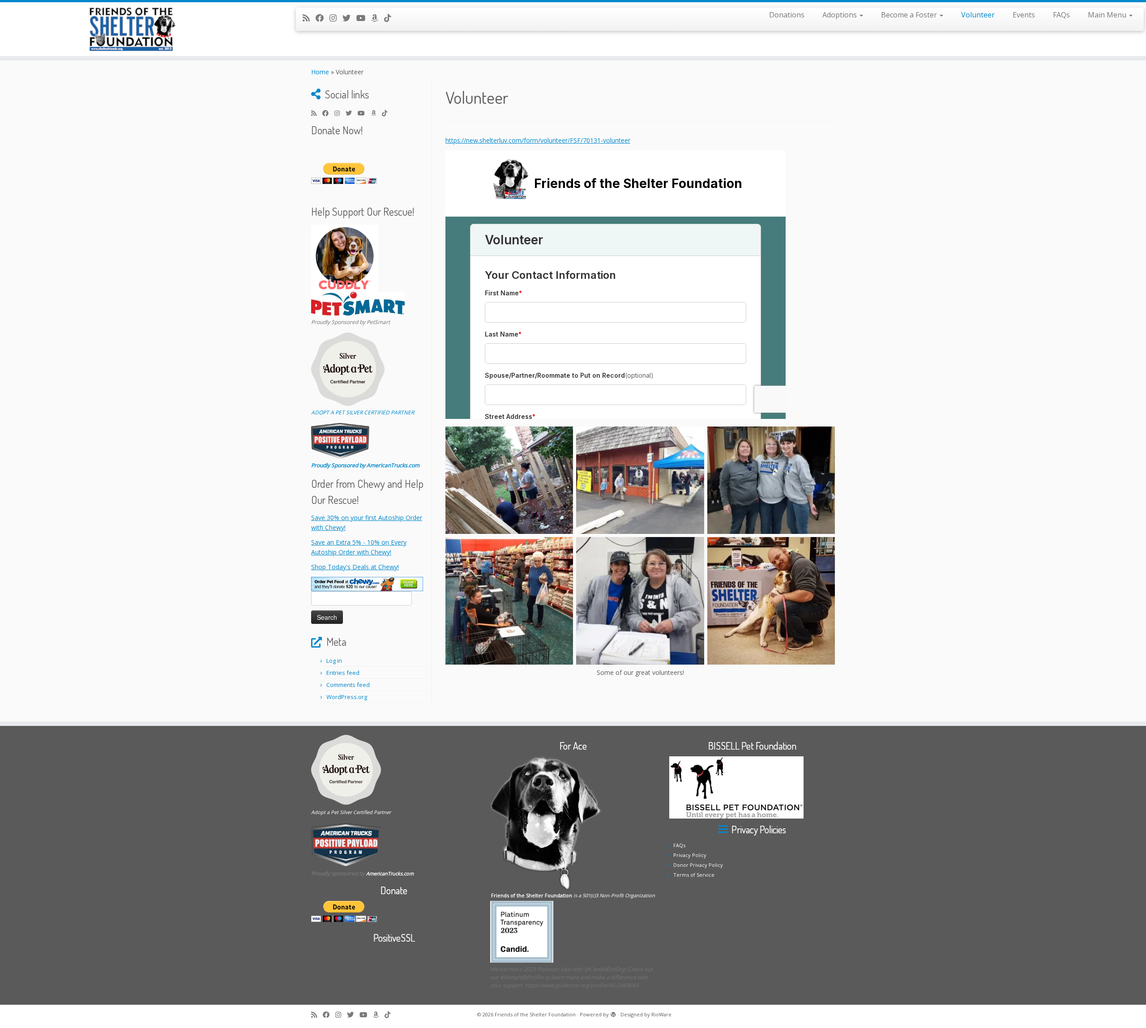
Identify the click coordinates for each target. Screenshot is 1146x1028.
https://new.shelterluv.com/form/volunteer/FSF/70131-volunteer (537, 140)
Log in (334, 661)
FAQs (1061, 15)
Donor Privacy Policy (698, 865)
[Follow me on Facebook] (322, 18)
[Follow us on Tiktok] (390, 18)
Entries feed (342, 673)
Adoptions (840, 15)
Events (1024, 15)
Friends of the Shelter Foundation (535, 1014)
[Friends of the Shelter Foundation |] (132, 29)
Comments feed (348, 685)
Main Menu (1108, 15)
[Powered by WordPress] (613, 1013)
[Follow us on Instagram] (335, 18)
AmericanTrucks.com (390, 873)
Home (320, 72)
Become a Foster (910, 15)
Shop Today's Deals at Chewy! (355, 567)
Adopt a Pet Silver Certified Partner (351, 812)
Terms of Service (693, 874)
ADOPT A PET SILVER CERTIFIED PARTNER (362, 412)
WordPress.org (346, 697)
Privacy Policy (689, 855)
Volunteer (978, 15)
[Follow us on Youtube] (363, 18)
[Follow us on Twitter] (349, 18)
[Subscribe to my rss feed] (309, 18)
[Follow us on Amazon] (377, 18)
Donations (786, 15)
